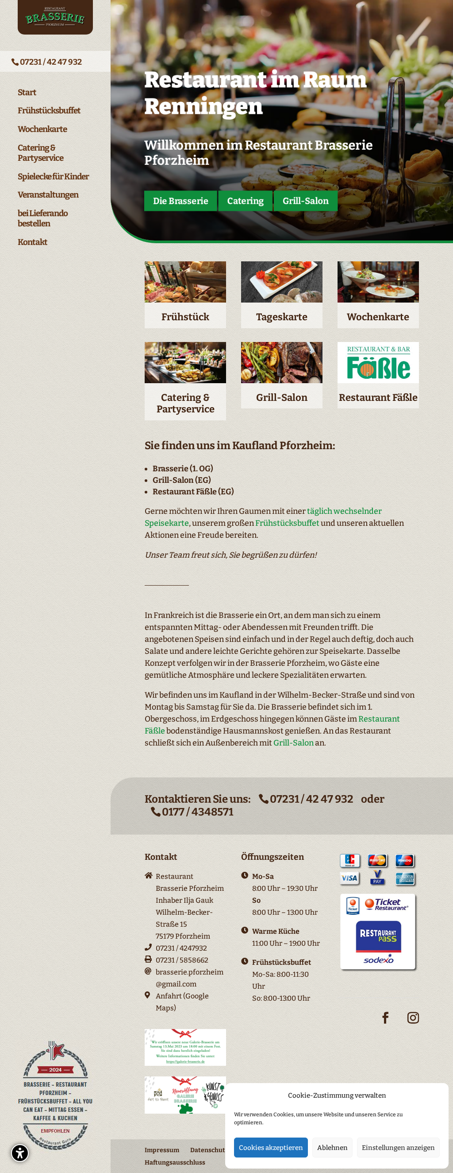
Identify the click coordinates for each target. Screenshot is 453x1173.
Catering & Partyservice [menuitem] (40, 153)
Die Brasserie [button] (181, 200)
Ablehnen (332, 1148)
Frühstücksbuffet (287, 523)
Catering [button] (245, 200)
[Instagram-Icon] (413, 1024)
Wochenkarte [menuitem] (42, 129)
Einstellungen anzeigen (398, 1148)
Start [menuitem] (27, 92)
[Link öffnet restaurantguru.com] (55, 1151)
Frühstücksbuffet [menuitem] (49, 111)
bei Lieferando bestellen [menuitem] (43, 219)
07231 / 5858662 (182, 960)
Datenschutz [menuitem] (209, 1150)
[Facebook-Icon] (385, 1024)
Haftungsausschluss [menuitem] (175, 1162)
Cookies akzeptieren (271, 1148)
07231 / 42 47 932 (51, 62)
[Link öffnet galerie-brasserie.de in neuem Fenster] (185, 1063)
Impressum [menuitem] (162, 1150)
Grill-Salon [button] (306, 200)
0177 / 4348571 (197, 812)
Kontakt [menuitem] (32, 242)
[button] (20, 1153)
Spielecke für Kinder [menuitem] (53, 177)
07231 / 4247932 (181, 948)
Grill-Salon (293, 743)
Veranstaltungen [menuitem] (48, 195)
